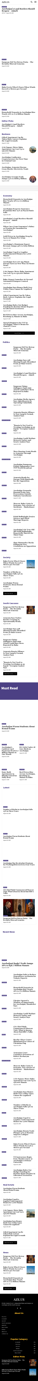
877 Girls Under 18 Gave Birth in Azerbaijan (27, 749)
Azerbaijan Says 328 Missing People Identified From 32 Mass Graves (24, 362)
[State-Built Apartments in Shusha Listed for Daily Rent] (10, 765)
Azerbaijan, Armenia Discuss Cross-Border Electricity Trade (15, 168)
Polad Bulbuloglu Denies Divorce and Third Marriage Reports (24, 518)
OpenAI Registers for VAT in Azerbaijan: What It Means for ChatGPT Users (16, 324)
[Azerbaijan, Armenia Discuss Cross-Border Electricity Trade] (32, 169)
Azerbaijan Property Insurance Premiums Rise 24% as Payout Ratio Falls (18, 210)
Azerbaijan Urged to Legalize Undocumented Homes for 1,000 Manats (17, 254)
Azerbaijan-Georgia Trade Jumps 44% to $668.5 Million (14, 178)
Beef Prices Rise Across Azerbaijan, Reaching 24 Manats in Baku (18, 316)
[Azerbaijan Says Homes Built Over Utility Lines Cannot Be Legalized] (7, 1095)
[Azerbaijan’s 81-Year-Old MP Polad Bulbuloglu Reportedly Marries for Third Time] (7, 533)
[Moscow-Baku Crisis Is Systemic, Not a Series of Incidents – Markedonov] (7, 507)
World (5, 887)
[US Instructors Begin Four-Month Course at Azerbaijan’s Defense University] (7, 1160)
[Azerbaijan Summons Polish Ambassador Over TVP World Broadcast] (7, 468)
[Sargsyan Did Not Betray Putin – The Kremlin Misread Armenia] (19, 52)
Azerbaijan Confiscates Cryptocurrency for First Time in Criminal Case (15, 159)
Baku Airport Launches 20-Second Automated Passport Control (18, 280)
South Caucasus (6, 420)
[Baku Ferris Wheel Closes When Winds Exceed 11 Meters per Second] (19, 77)
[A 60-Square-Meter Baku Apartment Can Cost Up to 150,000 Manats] (32, 149)
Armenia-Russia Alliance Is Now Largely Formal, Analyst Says (24, 414)
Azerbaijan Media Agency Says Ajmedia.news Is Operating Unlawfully (24, 401)
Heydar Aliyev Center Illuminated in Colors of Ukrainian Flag (23, 1041)
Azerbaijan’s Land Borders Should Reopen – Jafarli (18, 10)
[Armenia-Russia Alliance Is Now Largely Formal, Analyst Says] (7, 416)
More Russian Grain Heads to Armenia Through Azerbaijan (24, 453)
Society (4, 84)
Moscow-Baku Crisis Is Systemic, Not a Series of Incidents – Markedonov (24, 505)
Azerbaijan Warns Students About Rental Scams (13, 585)
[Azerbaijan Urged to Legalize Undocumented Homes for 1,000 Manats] (7, 1121)
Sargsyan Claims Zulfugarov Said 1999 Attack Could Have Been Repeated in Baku (23, 389)
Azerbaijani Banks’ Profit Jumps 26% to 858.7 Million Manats (17, 964)
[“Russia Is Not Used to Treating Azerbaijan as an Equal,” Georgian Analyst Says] (7, 429)
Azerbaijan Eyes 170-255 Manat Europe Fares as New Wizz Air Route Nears (18, 263)
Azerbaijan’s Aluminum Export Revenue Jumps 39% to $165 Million (18, 245)
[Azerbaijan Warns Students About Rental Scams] (31, 586)
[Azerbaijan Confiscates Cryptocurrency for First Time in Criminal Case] (32, 159)
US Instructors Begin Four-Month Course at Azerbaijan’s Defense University (22, 1159)
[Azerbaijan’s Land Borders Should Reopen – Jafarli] (19, 28)
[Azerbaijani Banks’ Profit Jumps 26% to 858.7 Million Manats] (19, 948)
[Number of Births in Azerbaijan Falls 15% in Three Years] (31, 575)
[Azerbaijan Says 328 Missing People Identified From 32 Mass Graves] (7, 363)
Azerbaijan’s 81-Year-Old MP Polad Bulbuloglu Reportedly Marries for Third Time (23, 532)
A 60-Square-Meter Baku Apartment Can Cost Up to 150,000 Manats (13, 149)
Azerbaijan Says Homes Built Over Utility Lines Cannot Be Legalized (17, 288)
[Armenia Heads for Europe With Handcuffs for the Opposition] (7, 481)
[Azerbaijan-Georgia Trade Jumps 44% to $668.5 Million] (32, 179)
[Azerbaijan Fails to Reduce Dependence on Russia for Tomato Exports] (7, 978)
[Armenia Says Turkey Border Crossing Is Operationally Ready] (31, 621)
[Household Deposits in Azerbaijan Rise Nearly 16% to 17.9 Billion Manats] (19, 102)
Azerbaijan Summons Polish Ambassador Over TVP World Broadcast (23, 466)
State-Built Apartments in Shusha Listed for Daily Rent (9, 774)
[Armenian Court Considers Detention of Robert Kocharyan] (7, 1056)
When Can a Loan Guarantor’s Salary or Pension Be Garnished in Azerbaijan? (18, 228)
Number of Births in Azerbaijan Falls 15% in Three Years (13, 574)
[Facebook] (17, 1308)
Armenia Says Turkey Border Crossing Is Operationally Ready (12, 620)
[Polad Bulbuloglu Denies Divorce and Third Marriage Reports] (7, 520)
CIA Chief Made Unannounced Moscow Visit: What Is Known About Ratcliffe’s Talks (18, 891)
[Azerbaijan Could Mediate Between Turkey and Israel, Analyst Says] (7, 442)
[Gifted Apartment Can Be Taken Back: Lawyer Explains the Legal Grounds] (32, 139)
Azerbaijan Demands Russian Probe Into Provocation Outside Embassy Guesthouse (22, 493)
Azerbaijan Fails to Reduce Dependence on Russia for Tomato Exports (24, 976)
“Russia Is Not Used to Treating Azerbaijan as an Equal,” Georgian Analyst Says (24, 428)
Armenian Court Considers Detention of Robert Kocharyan (23, 1054)
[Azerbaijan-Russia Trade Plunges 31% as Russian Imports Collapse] (7, 1134)
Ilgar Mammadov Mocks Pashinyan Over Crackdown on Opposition (24, 544)
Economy (4, 6)
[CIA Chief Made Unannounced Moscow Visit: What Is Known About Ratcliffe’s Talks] (19, 879)
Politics (4, 59)
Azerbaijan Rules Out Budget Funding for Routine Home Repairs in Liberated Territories (18, 307)
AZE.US (3, 13)
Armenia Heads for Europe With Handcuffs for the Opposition (23, 479)
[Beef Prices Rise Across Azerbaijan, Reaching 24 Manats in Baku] (27, 765)
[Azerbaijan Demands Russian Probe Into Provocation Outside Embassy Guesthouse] (7, 494)
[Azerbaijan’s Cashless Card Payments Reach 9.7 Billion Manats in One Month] (10, 740)
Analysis (4, 485)
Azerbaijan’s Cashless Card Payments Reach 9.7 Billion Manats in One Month (10, 750)
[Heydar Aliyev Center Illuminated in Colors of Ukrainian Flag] (7, 1043)
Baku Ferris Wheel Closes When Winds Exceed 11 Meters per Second (18, 88)
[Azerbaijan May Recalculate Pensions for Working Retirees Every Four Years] (19, 852)
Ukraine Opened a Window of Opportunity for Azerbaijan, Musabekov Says (24, 1003)
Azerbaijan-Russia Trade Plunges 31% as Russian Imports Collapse (23, 1133)
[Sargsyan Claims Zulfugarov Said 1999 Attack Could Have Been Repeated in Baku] (7, 389)
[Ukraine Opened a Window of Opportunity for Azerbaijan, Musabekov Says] (7, 1004)
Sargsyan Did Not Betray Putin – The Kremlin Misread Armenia (17, 63)
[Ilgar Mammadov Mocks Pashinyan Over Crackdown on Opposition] (7, 546)
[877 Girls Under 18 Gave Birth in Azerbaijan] (27, 740)
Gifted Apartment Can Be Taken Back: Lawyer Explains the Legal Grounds (14, 139)
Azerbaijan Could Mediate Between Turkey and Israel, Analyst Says (24, 440)
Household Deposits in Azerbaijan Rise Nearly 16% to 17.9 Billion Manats (18, 113)
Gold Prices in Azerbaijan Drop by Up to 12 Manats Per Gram (17, 237)
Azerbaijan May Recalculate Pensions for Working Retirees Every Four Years (19, 864)
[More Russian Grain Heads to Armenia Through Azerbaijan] (7, 455)
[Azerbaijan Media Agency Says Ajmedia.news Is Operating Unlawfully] (7, 403)
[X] (20, 1308)
